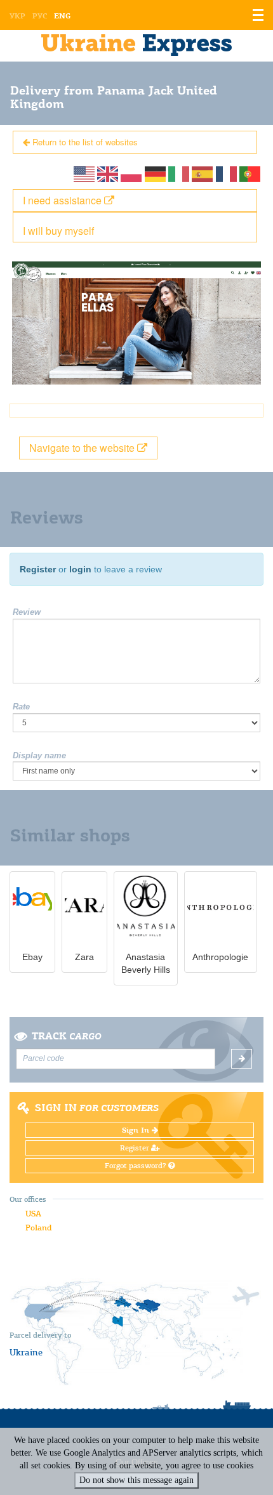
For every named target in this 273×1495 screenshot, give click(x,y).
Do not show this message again (136, 1480)
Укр (17, 16)
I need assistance (63, 200)
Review (27, 612)
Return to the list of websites (84, 142)
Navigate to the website (83, 447)
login (80, 569)
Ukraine (26, 1352)
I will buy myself (58, 230)
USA (33, 1213)
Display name (39, 755)
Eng (62, 16)
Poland (38, 1227)
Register (38, 569)
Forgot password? (136, 1166)
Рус (39, 16)
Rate (21, 706)
